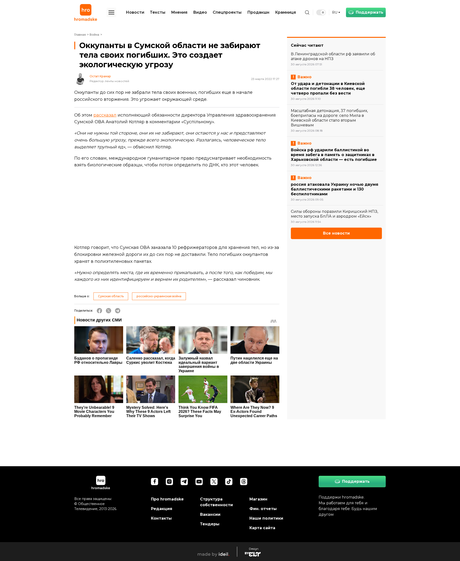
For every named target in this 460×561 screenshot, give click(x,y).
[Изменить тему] (321, 12)
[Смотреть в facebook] (154, 481)
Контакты (161, 518)
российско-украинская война (159, 296)
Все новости (336, 233)
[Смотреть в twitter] (214, 481)
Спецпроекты (227, 12)
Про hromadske (167, 499)
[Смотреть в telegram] (184, 481)
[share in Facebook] (99, 310)
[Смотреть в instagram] (169, 481)
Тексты (157, 12)
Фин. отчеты (263, 508)
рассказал (104, 115)
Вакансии (210, 514)
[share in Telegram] (117, 310)
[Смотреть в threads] (243, 481)
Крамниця (285, 12)
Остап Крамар (100, 76)
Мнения (179, 12)
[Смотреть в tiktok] (228, 481)
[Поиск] (307, 12)
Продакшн (258, 12)
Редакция (161, 508)
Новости (135, 12)
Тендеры (209, 524)
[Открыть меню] (111, 12)
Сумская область (111, 296)
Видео (200, 12)
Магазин (258, 499)
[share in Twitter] (108, 310)
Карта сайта (262, 528)
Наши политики (266, 518)
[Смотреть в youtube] (199, 481)
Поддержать (369, 12)
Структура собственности (216, 502)
